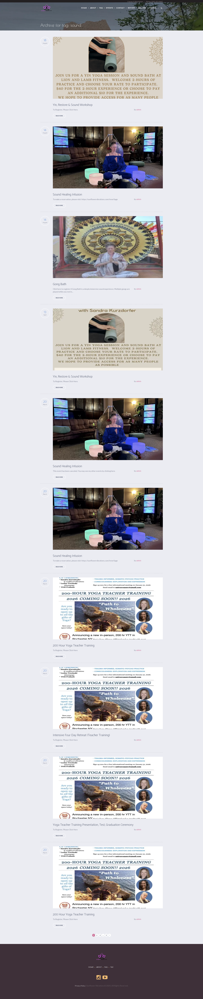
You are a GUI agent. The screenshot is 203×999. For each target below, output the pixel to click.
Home (91, 967)
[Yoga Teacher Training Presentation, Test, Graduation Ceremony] (108, 788)
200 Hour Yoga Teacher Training (73, 645)
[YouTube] (105, 977)
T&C (112, 967)
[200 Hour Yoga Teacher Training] (108, 608)
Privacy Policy (80, 986)
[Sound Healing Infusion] (108, 157)
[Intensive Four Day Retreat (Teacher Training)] (108, 698)
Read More (59, 116)
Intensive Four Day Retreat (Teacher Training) (81, 735)
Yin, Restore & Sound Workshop (73, 105)
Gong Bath (59, 284)
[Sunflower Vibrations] (101, 956)
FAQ (106, 967)
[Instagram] (98, 977)
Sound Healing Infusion (67, 194)
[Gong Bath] (108, 247)
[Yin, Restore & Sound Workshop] (108, 68)
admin (138, 109)
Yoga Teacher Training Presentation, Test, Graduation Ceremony (93, 824)
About (99, 967)
